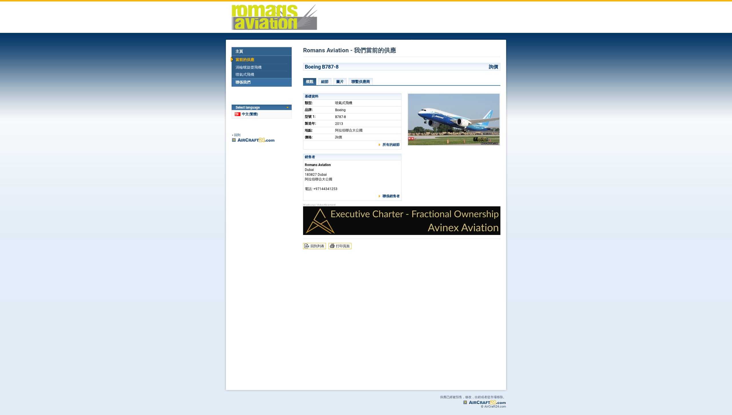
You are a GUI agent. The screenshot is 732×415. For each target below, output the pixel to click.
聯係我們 (243, 82)
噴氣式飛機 (245, 74)
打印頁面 (343, 246)
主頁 (239, 51)
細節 (325, 81)
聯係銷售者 (391, 196)
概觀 (309, 81)
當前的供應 (245, 59)
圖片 (340, 81)
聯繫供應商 (360, 81)
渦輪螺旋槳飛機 (249, 67)
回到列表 (317, 246)
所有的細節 (391, 145)
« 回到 (236, 135)
